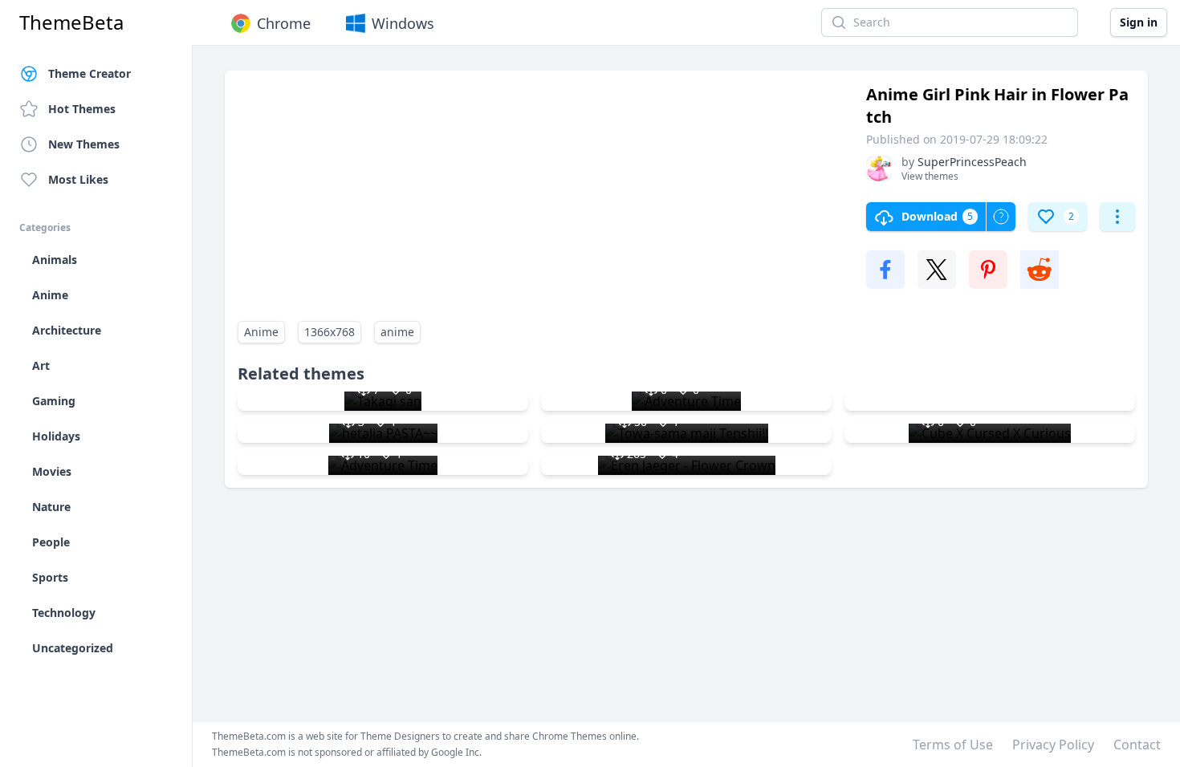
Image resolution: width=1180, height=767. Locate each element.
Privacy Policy (1053, 744)
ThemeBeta (71, 22)
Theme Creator (89, 73)
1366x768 (329, 331)
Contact (1137, 744)
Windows (403, 23)
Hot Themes (82, 108)
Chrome (284, 23)
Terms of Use (953, 744)
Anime (261, 331)
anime (397, 331)
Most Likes (78, 179)
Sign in (1139, 22)
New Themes (84, 144)
